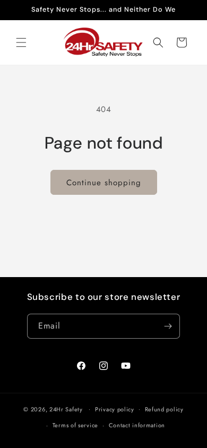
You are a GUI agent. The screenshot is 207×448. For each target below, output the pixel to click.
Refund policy (164, 409)
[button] (21, 42)
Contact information (137, 425)
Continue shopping (103, 182)
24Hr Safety (66, 408)
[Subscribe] (167, 326)
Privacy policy (114, 409)
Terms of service (75, 425)
